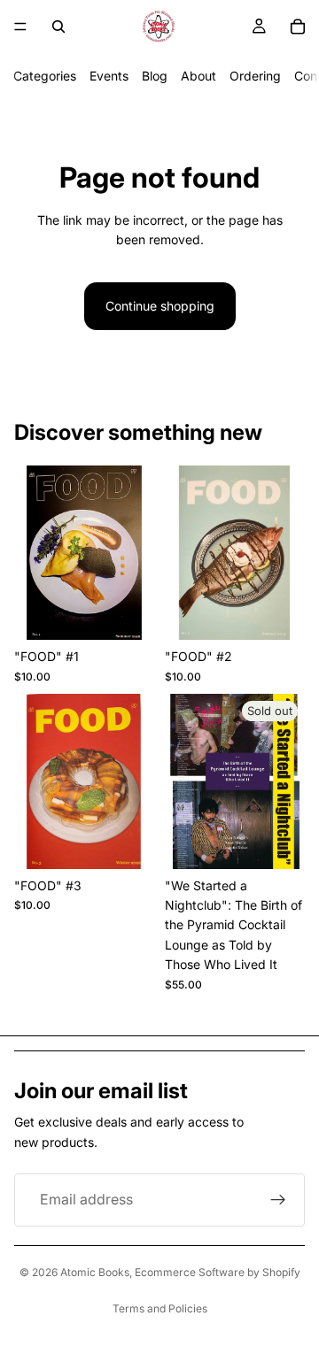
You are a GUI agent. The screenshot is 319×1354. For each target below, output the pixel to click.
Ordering (255, 75)
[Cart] (297, 26)
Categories (44, 75)
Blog (154, 75)
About (198, 75)
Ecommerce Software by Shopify (217, 1272)
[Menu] (20, 26)
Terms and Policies (160, 1308)
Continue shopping (159, 305)
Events (108, 75)
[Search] (58, 26)
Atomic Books (94, 1272)
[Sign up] (278, 1200)
